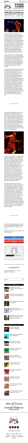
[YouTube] (23, 1)
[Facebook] (20, 1)
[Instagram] (25, 1)
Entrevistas (14, 435)
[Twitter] (22, 1)
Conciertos (7, 436)
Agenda (16, 433)
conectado (16, 270)
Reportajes (13, 436)
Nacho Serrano (21, 15)
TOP (20, 433)
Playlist (20, 435)
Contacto (14, 438)
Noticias (12, 433)
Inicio (8, 433)
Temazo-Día (8, 435)
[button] (22, 279)
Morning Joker (20, 436)
